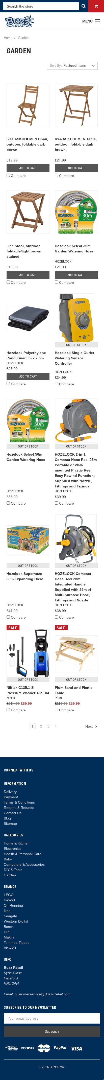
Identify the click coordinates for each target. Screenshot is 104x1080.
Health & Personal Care (22, 854)
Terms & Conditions (19, 802)
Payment (11, 797)
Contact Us (12, 813)
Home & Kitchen (17, 843)
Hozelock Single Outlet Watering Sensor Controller (74, 358)
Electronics (12, 849)
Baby (8, 859)
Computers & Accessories (24, 864)
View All (10, 948)
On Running (13, 905)
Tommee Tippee (17, 943)
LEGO (9, 895)
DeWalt (9, 900)
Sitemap (10, 823)
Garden (10, 875)
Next (89, 726)
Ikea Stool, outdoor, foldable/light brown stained (24, 251)
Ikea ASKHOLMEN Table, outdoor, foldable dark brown (76, 144)
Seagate (10, 916)
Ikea (7, 911)
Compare (18, 176)
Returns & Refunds (19, 808)
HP (6, 932)
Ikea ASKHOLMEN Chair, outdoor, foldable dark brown (27, 144)
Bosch (9, 927)
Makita (9, 937)
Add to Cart (28, 168)
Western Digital (16, 921)
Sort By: (56, 65)
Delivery (10, 792)
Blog (7, 818)
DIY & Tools (13, 870)
